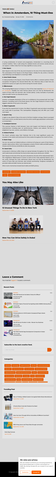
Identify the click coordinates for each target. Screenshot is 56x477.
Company (26, 376)
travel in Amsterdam (14, 175)
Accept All (36, 472)
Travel (4, 175)
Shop (18, 379)
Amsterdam (6, 171)
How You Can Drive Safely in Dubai (18, 238)
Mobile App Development (23, 372)
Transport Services (10, 379)
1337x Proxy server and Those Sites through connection (28, 424)
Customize (25, 472)
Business (7, 365)
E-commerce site (42, 372)
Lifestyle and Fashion (41, 369)
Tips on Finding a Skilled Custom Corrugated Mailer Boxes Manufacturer (32, 396)
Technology (15, 365)
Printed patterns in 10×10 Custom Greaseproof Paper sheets (29, 313)
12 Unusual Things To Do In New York (19, 208)
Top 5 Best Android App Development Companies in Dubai (29, 331)
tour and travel (45, 171)
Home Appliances (26, 379)
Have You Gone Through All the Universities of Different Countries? (31, 415)
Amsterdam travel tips (33, 171)
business (15, 292)
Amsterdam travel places (18, 171)
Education (8, 369)
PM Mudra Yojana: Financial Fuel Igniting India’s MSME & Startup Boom (32, 304)
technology (16, 320)
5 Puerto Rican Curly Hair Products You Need (25, 406)
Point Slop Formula (10, 432)
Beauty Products (38, 379)
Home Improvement (43, 365)
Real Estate (18, 376)
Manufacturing (9, 376)
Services (34, 365)
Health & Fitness (25, 365)
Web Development (18, 369)
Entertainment (40, 376)
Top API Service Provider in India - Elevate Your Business (28, 322)
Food (32, 376)
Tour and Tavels (8, 9)
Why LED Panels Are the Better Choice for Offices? (26, 294)
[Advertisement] (28, 259)
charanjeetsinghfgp (8, 17)
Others (34, 372)
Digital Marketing (10, 372)
